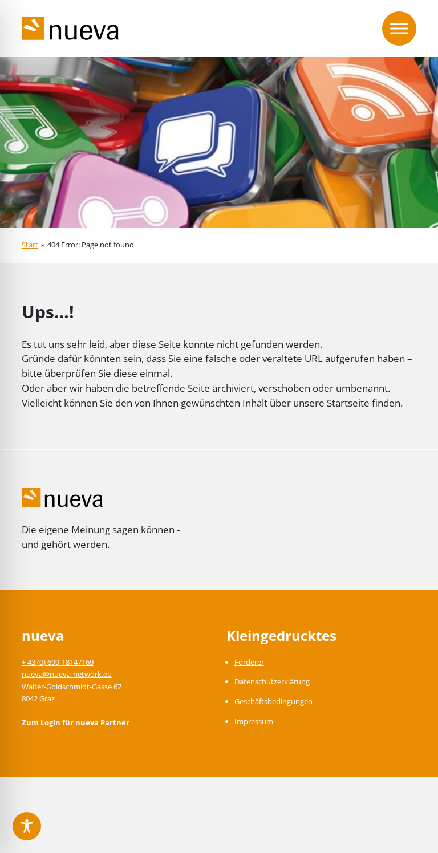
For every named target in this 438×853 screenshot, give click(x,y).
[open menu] (399, 28)
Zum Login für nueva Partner (75, 722)
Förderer (249, 662)
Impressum (253, 721)
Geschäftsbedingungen (273, 701)
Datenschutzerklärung (272, 681)
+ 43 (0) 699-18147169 (58, 662)
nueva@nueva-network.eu (67, 674)
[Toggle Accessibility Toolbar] (26, 826)
